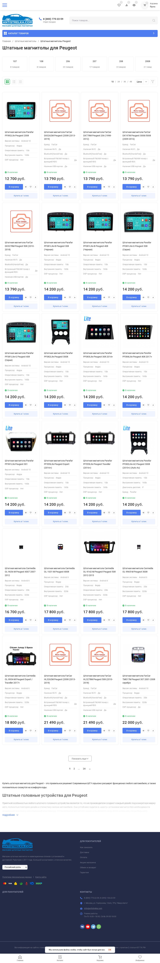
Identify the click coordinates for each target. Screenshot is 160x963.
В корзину (14, 187)
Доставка (84, 852)
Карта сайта (40, 877)
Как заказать (86, 847)
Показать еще (79, 758)
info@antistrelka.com (93, 908)
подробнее (8, 814)
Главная (6, 41)
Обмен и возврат (88, 867)
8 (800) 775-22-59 (53, 18)
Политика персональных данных (17, 877)
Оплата (83, 857)
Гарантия (84, 872)
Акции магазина (88, 862)
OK (109, 949)
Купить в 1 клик (21, 195)
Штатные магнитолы (25, 41)
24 (84, 768)
